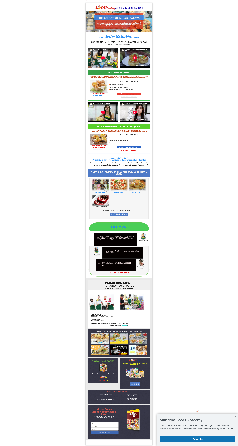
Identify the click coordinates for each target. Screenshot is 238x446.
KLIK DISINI (125, 325)
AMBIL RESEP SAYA (104, 432)
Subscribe (198, 439)
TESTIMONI (119, 227)
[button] (197, 420)
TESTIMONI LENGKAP (119, 272)
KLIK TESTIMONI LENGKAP (129, 97)
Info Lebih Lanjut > (98, 95)
